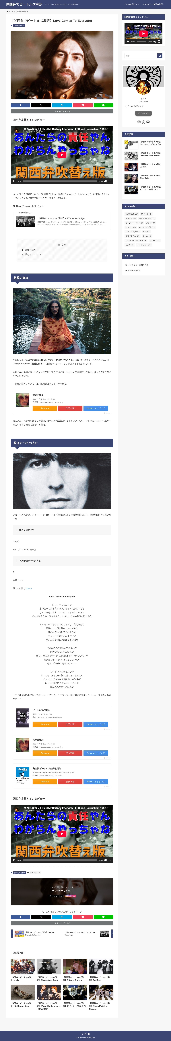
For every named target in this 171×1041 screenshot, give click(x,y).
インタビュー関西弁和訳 (138, 265)
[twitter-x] (139, 122)
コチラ (29, 588)
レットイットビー (144, 245)
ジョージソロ (35, 873)
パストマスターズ (132, 232)
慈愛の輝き (30, 250)
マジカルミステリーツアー (136, 240)
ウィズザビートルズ (147, 218)
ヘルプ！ (146, 232)
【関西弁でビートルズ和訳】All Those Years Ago (61, 218)
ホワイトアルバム (132, 236)
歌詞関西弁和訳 (19, 25)
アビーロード (146, 214)
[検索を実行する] (159, 55)
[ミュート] (105, 181)
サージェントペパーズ (134, 223)
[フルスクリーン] (109, 181)
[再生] (14, 181)
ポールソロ (147, 236)
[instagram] (143, 122)
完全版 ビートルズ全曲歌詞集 (47, 768)
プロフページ (143, 113)
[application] (62, 155)
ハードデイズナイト (147, 227)
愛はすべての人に (33, 254)
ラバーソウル (155, 240)
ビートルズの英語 (41, 710)
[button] (20, 105)
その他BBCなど (132, 214)
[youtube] (148, 122)
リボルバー (130, 245)
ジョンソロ (150, 223)
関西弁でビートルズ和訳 (24, 4)
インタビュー (131, 218)
